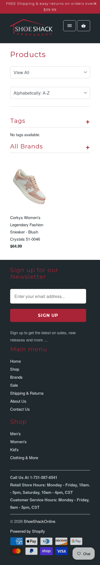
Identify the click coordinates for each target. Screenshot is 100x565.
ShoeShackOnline (39, 521)
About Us (18, 401)
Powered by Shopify (27, 531)
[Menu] (69, 25)
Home (15, 361)
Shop (14, 369)
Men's (15, 433)
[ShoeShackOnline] (31, 30)
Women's (18, 441)
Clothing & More (24, 457)
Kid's (14, 449)
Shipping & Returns (27, 393)
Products (28, 54)
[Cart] (83, 25)
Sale (14, 385)
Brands (16, 377)
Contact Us (20, 409)
